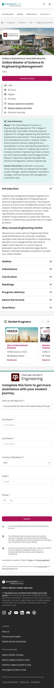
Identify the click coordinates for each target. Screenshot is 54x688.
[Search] (44, 4)
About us (5, 631)
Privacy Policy (42, 566)
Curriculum (45, 14)
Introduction (8, 14)
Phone (6, 495)
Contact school (27, 78)
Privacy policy (24, 682)
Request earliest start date (20, 108)
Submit (27, 518)
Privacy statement (42, 560)
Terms (30, 560)
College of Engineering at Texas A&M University (23, 58)
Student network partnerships (14, 641)
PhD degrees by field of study (14, 670)
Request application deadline (21, 103)
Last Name (8, 438)
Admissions (31, 14)
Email (5, 476)
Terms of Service (8, 568)
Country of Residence (13, 457)
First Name (8, 419)
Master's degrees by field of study (16, 660)
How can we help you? (13, 400)
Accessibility (35, 682)
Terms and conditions (10, 682)
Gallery (20, 14)
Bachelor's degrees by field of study (16, 665)
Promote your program (11, 636)
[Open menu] (49, 4)
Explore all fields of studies (13, 655)
